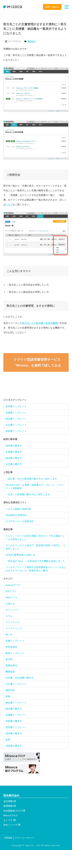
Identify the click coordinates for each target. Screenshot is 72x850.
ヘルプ (9, 204)
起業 (8, 739)
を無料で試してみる (37, 362)
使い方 (9, 634)
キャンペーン (13, 609)
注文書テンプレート (16, 425)
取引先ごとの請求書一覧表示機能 (39, 323)
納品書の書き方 (14, 458)
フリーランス (13, 622)
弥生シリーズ (10, 824)
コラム (9, 616)
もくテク (8, 820)
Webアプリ (11, 597)
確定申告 (10, 690)
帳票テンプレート (15, 653)
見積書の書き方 (14, 451)
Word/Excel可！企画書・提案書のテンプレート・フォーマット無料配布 (35, 487)
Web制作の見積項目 (16, 515)
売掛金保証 (11, 647)
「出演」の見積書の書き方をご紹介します (28, 494)
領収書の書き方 (14, 745)
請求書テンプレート (16, 406)
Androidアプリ (13, 585)
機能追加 (31, 41)
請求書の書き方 (14, 445)
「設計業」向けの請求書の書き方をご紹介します (31, 478)
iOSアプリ (11, 591)
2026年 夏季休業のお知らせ (20, 555)
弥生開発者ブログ (13, 810)
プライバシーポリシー (25, 838)
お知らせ (10, 603)
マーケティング (14, 628)
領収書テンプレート (16, 431)
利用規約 (8, 838)
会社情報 (8, 801)
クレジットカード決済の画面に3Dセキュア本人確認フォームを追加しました (35, 537)
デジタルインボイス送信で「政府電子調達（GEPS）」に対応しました (36, 547)
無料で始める (52, 7)
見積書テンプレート (16, 412)
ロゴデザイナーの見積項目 (20, 521)
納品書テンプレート (16, 418)
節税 (8, 696)
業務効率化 (11, 665)
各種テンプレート (15, 640)
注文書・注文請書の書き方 (20, 677)
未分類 (9, 659)
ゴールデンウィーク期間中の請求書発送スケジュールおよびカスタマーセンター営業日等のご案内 (36, 569)
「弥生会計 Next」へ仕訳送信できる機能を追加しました (35, 561)
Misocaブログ (10, 815)
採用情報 (8, 806)
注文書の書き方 (14, 464)
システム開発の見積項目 (18, 509)
